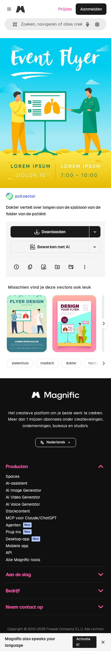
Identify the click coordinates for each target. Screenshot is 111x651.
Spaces (12, 476)
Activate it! (83, 642)
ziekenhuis (20, 363)
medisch (47, 363)
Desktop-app (22, 539)
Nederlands (55, 442)
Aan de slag (18, 574)
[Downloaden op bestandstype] (94, 231)
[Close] (103, 642)
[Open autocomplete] (12, 24)
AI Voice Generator (23, 504)
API (9, 552)
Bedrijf (13, 591)
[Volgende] (103, 323)
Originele (37, 48)
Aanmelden (91, 9)
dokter (71, 363)
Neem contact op (24, 607)
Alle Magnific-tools (23, 559)
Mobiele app (17, 545)
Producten (17, 466)
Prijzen (65, 9)
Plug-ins (18, 531)
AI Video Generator (23, 497)
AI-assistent (16, 483)
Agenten (18, 525)
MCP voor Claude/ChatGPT (31, 517)
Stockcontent (18, 511)
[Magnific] (55, 396)
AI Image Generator (23, 490)
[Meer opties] (84, 266)
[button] (55, 442)
